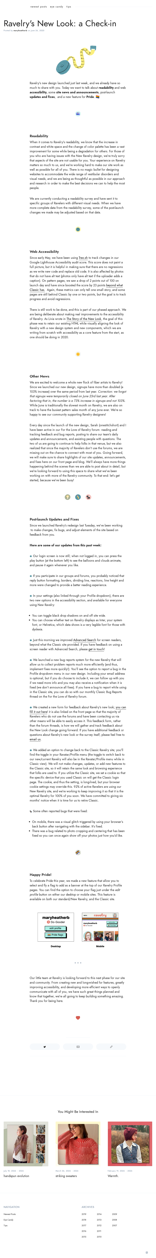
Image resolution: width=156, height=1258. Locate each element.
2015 (84, 1236)
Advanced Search (84, 640)
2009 (114, 1214)
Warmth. (113, 1176)
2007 (114, 1225)
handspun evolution (16, 1176)
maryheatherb (20, 30)
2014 (99, 1214)
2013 (99, 1219)
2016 (84, 1231)
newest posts (38, 6)
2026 (21, 1171)
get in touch (96, 649)
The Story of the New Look (84, 319)
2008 (114, 1219)
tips (68, 6)
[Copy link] (111, 1046)
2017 (84, 1225)
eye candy (56, 6)
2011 (99, 1231)
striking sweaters (66, 1176)
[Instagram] (147, 1253)
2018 (84, 1219)
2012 (99, 1225)
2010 (99, 1236)
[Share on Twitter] (45, 1046)
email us (35, 739)
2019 (84, 1214)
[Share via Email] (78, 1046)
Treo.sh (83, 258)
